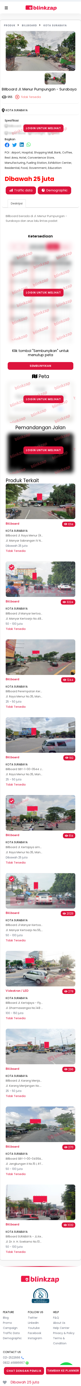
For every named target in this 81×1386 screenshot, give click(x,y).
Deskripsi (17, 203)
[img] (7, 145)
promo (7, 1323)
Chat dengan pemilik (23, 1371)
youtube (34, 1328)
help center (61, 1328)
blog (6, 1318)
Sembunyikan (40, 366)
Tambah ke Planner (63, 1371)
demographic (12, 1338)
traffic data (11, 1333)
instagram (35, 1338)
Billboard (29, 25)
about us (59, 1323)
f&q (56, 1318)
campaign (10, 1328)
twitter (33, 1318)
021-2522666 (11, 1358)
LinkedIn (33, 1323)
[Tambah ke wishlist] (5, 1382)
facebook (34, 1333)
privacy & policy (64, 1333)
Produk (9, 25)
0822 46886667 (14, 1363)
